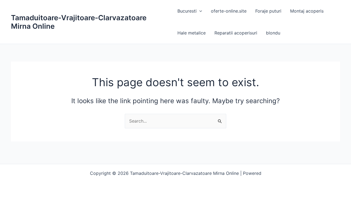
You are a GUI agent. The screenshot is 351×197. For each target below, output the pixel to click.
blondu (273, 33)
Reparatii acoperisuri (235, 33)
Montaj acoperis (307, 11)
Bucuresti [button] (187, 11)
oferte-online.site (229, 11)
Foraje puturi (268, 11)
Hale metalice (191, 33)
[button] (199, 11)
